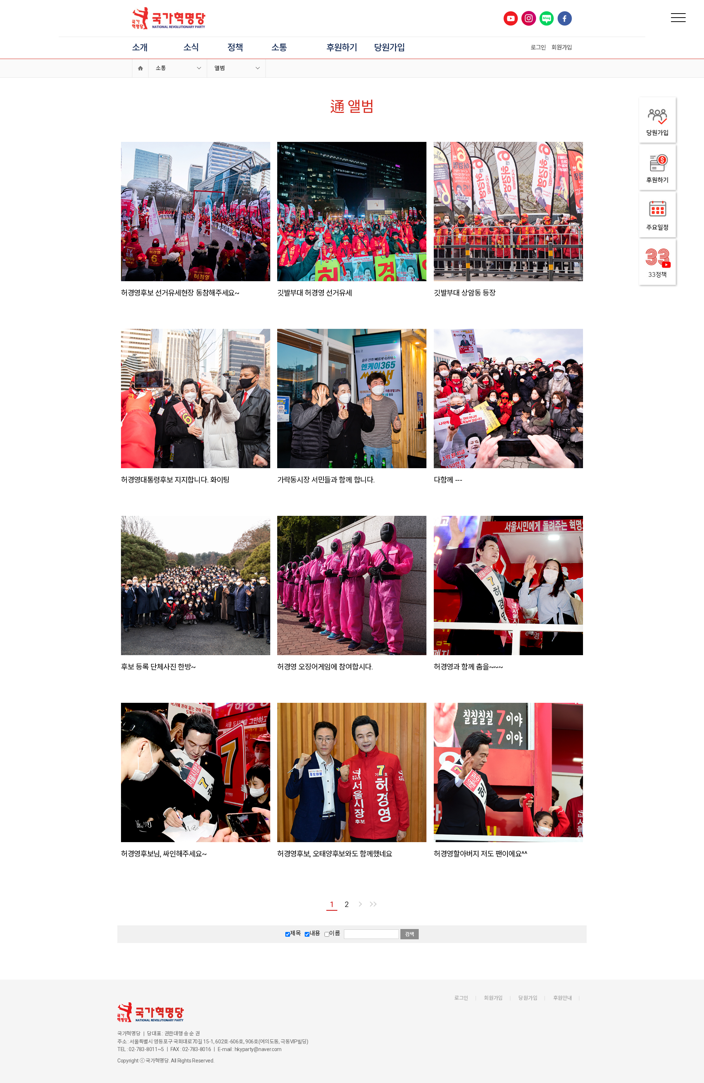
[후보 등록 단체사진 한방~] (195, 585)
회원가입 (561, 47)
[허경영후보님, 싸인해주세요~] (195, 772)
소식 (191, 48)
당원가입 (389, 48)
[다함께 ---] (508, 398)
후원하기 (341, 48)
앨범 (219, 68)
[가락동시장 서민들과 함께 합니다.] (351, 398)
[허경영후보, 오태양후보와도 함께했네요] (351, 772)
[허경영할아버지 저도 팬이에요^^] (508, 772)
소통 (279, 48)
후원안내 (562, 998)
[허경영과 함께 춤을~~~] (508, 585)
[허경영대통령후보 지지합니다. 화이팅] (195, 398)
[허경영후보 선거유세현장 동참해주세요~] (195, 211)
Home (140, 68)
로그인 (538, 47)
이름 (334, 933)
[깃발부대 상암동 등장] (508, 211)
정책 (235, 48)
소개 (139, 48)
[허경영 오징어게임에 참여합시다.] (351, 585)
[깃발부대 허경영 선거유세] (351, 211)
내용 (314, 933)
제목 (295, 933)
